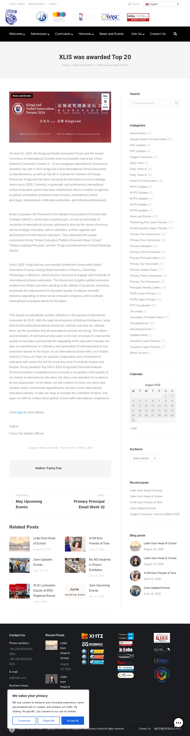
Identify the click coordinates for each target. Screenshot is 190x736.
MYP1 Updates (139, 186)
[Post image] (19, 544)
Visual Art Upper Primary (145, 346)
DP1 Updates (138, 145)
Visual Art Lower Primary (145, 341)
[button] (178, 723)
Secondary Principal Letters (146, 317)
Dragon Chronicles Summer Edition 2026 (154, 514)
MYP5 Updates (139, 210)
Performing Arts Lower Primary (148, 222)
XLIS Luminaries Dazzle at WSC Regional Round (44, 590)
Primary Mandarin (141, 246)
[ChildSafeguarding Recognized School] (126, 670)
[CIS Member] (126, 677)
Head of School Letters (144, 180)
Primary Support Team (143, 269)
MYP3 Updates (139, 198)
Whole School (138, 352)
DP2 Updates (138, 151)
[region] (48, 709)
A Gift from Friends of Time (99, 541)
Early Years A (138, 168)
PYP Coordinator (140, 305)
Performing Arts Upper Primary (148, 228)
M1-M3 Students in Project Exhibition (100, 565)
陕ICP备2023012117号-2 (167, 728)
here (20, 412)
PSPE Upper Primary (143, 299)
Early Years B (138, 174)
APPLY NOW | (17, 4)
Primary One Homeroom (145, 251)
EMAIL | (53, 4)
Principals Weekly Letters (145, 287)
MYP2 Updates (139, 192)
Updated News (139, 335)
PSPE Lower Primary (143, 293)
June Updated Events (42, 562)
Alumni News (138, 133)
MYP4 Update (138, 204)
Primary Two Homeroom (145, 281)
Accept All (72, 720)
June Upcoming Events (99, 588)
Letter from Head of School (44, 541)
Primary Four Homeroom (145, 240)
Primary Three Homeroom (146, 275)
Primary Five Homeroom (145, 234)
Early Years (137, 162)
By (68, 447)
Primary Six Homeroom (144, 263)
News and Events (22, 96)
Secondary (136, 311)
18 (139, 410)
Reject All (48, 720)
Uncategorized (139, 323)
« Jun (133, 427)
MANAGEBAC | (37, 4)
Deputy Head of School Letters (148, 139)
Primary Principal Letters (145, 257)
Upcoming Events (141, 329)
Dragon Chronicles (141, 157)
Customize (24, 720)
